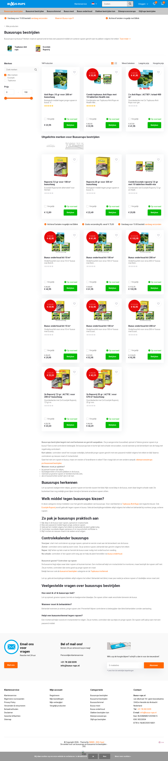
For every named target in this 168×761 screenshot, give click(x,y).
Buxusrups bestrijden (13, 11)
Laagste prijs (144, 63)
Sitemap (7, 719)
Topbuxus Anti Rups (130, 504)
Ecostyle (11, 78)
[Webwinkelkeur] (161, 742)
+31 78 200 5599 (69, 662)
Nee (104, 756)
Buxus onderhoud (84, 11)
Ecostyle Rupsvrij (49, 507)
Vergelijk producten (58, 706)
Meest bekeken (128, 63)
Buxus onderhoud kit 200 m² (142, 257)
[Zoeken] (130, 4)
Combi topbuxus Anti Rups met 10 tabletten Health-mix (101, 95)
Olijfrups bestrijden (147, 11)
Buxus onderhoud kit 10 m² (57, 257)
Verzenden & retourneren (14, 706)
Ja (93, 756)
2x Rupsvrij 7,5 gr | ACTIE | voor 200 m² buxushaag (59, 395)
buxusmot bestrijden (68, 571)
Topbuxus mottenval (99, 571)
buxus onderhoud (115, 554)
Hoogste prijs (158, 63)
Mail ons (11, 665)
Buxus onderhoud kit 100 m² (100, 257)
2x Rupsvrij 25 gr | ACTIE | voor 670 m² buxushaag (101, 395)
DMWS (91, 742)
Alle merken (12, 75)
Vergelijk (50, 119)
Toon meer (124, 39)
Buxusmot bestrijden (35, 11)
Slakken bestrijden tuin (105, 11)
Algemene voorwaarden (14, 699)
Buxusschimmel (54, 11)
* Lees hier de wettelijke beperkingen (120, 671)
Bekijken (70, 125)
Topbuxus (11, 80)
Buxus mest (69, 11)
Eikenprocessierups (127, 11)
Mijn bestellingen (57, 699)
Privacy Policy (9, 702)
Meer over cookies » (123, 756)
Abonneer (154, 665)
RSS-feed (100, 742)
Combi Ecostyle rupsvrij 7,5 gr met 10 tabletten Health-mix (143, 183)
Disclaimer (8, 713)
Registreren (54, 695)
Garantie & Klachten (12, 716)
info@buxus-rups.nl (70, 665)
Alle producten (12, 26)
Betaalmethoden (11, 709)
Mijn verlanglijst (56, 702)
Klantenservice (81, 4)
